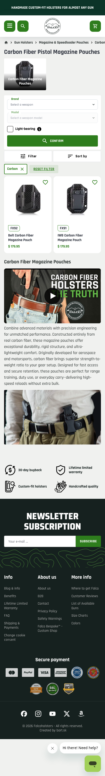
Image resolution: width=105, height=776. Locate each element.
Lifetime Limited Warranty (16, 606)
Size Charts (79, 615)
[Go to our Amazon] (81, 714)
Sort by (81, 156)
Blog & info (12, 588)
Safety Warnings (50, 618)
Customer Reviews (84, 596)
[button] (15, 169)
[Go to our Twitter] (67, 714)
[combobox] (52, 104)
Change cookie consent (14, 637)
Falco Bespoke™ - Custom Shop (50, 628)
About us (44, 588)
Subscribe (88, 541)
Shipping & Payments (12, 625)
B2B (40, 596)
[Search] (23, 26)
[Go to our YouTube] (52, 714)
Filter (32, 156)
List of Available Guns (82, 606)
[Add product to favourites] (45, 182)
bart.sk (62, 730)
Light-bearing (25, 129)
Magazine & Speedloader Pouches (64, 42)
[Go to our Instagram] (38, 714)
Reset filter (43, 169)
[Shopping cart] (95, 26)
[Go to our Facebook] (24, 714)
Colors (75, 623)
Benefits (10, 596)
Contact (43, 603)
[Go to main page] (6, 42)
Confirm (56, 141)
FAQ (7, 615)
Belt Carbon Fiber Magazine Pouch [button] (21, 237)
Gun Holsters (23, 42)
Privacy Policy (47, 611)
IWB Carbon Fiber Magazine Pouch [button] (70, 237)
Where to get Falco (85, 588)
